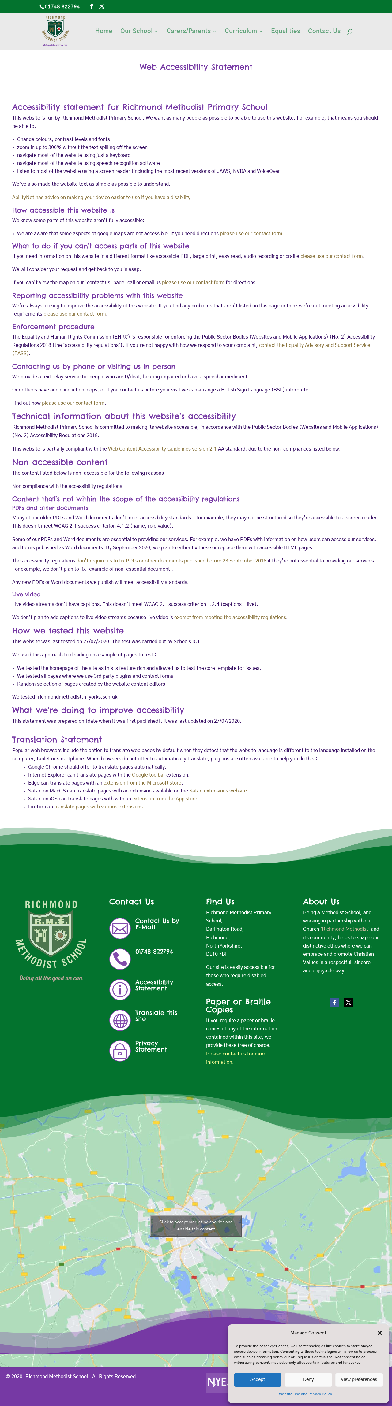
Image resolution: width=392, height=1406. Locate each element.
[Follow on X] (348, 1002)
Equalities (285, 31)
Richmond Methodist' (346, 929)
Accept (257, 1379)
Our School (136, 31)
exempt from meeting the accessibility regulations (230, 617)
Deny (308, 1379)
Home (103, 31)
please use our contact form (250, 233)
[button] (380, 1333)
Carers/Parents (189, 31)
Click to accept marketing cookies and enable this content (196, 1225)
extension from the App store (164, 798)
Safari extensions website (218, 790)
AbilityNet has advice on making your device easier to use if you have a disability (101, 197)
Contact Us (324, 31)
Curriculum (241, 31)
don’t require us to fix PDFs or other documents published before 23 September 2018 (171, 560)
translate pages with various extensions (98, 806)
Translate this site (156, 1015)
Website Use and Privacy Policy (305, 1394)
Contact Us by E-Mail (157, 924)
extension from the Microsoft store (142, 783)
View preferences (359, 1379)
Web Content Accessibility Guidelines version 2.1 (162, 449)
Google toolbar (148, 775)
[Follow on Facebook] (334, 1002)
